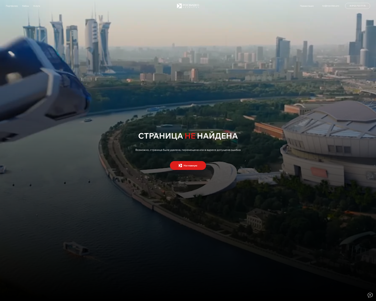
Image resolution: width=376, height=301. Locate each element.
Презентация (307, 6)
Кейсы (25, 6)
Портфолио (12, 6)
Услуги (36, 6)
